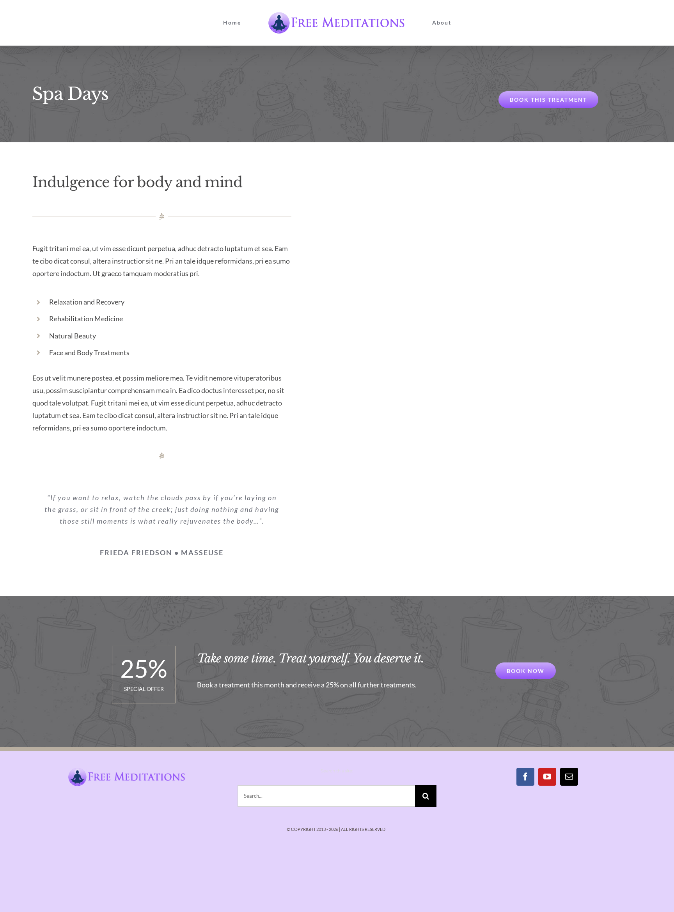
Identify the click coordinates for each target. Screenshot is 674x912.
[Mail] (569, 777)
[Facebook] (525, 777)
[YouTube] (547, 777)
